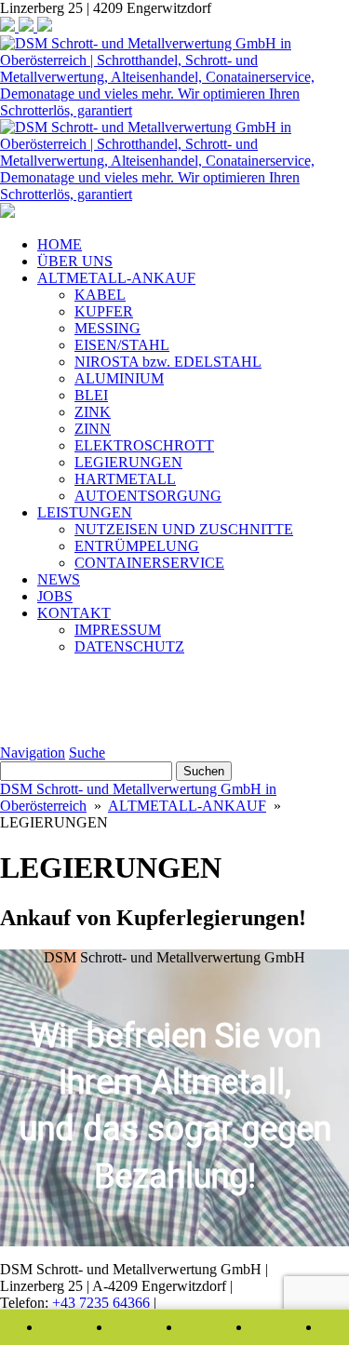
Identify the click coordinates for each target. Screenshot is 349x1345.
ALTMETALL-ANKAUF (116, 278)
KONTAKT (74, 613)
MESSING (107, 328)
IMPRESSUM (117, 630)
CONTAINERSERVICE (149, 563)
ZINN (92, 429)
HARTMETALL (125, 479)
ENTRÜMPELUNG (136, 546)
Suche (87, 752)
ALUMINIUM (119, 378)
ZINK (92, 412)
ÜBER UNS (75, 261)
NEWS (58, 579)
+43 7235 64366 (103, 1303)
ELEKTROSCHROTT (144, 445)
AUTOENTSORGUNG (147, 496)
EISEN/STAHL (121, 345)
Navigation (32, 752)
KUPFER (103, 311)
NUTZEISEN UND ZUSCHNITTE (183, 529)
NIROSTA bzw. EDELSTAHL (168, 362)
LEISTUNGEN (84, 512)
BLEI (91, 395)
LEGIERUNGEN (128, 462)
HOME (59, 244)
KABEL (100, 295)
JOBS (55, 596)
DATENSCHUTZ (129, 646)
